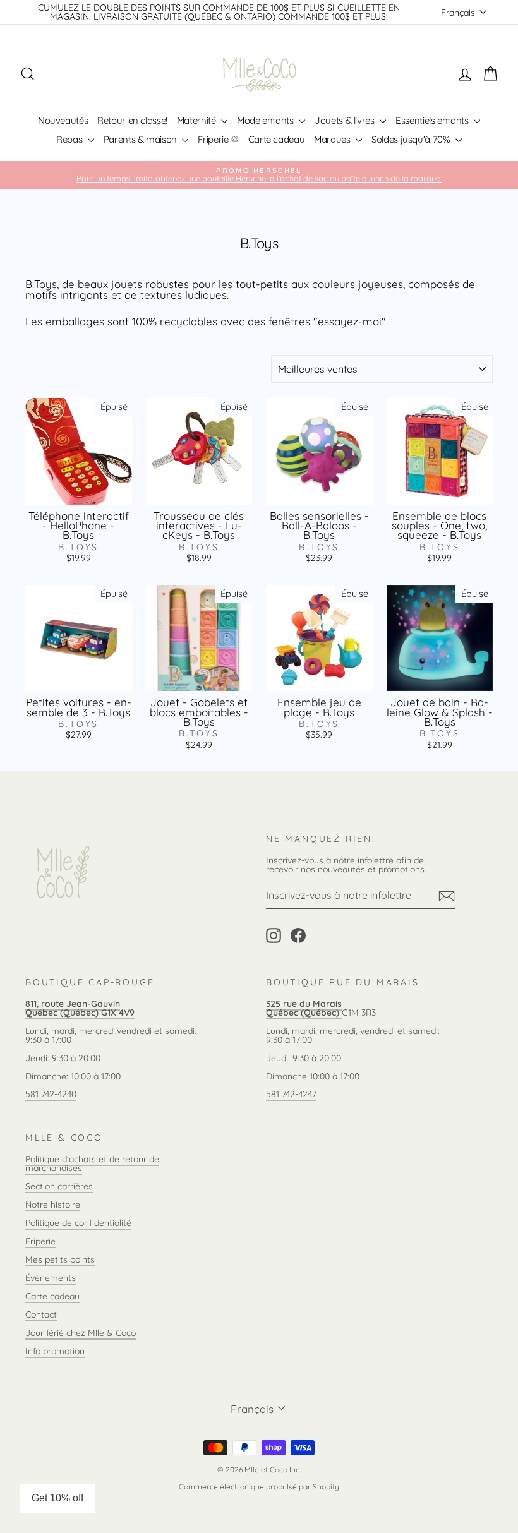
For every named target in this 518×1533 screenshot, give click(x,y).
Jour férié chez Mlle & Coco (80, 1332)
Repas (70, 139)
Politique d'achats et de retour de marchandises (92, 1163)
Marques (333, 139)
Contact (41, 1314)
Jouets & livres (345, 120)
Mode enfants (266, 120)
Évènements (50, 1278)
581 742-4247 (291, 1094)
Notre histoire (52, 1204)
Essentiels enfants (433, 120)
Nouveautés (63, 120)
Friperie (40, 1241)
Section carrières (59, 1186)
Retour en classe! (132, 120)
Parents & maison (141, 139)
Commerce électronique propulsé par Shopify (259, 1486)
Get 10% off (57, 1498)
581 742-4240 (50, 1094)
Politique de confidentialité (78, 1223)
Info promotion (55, 1351)
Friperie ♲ (218, 139)
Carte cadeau (276, 139)
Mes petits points (60, 1259)
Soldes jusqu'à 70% (411, 139)
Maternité (197, 120)
